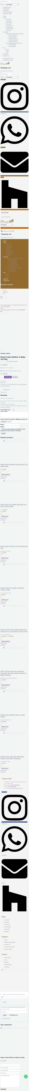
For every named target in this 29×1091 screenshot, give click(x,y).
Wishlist (6, 962)
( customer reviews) (12, 361)
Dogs (7, 49)
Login (5, 959)
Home (4, 16)
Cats (7, 51)
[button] (7, 231)
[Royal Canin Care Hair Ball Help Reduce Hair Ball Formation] (14, 733)
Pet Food (8, 19)
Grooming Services (8, 58)
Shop (4, 17)
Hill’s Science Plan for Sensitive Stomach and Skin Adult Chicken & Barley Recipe (13, 673)
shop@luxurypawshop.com (16, 788)
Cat (4, 293)
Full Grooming (12, 36)
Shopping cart (7, 7)
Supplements (9, 27)
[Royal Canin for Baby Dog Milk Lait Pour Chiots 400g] (14, 481)
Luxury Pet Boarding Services (14, 43)
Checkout (5, 10)
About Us (5, 54)
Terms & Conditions (9, 946)
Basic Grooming (13, 35)
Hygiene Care (9, 28)
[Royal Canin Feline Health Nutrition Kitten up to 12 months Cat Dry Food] (14, 606)
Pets (4, 47)
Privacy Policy (8, 949)
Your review (4, 411)
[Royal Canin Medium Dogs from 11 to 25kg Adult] (14, 441)
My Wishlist (6, 8)
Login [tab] (4, 1002)
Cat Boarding (12, 46)
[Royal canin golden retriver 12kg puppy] (14, 691)
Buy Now (15, 377)
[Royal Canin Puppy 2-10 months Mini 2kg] (14, 522)
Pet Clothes (9, 22)
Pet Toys (8, 24)
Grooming (7, 929)
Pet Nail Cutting (13, 38)
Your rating (4, 409)
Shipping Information (9, 942)
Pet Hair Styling (13, 41)
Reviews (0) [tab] (6, 389)
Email (3, 426)
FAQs (5, 939)
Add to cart (8, 377)
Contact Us (6, 55)
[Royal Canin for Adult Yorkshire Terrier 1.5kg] (14, 564)
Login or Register (7, 11)
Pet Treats (9, 20)
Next (2, 308)
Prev (2, 296)
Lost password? (6, 1018)
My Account (7, 957)
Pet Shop (6, 919)
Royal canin (6, 385)
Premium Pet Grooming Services (15, 33)
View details (4, 346)
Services (5, 32)
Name (3, 424)
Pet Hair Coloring (13, 39)
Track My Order (7, 13)
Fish (7, 52)
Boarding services (8, 60)
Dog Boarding (12, 44)
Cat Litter (8, 30)
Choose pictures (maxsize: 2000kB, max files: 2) (14, 419)
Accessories (9, 25)
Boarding (6, 931)
